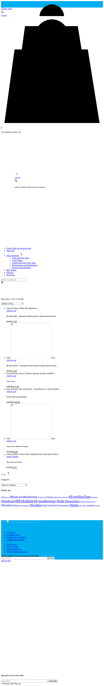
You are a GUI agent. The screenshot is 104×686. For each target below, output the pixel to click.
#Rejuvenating (91, 501)
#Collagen (49, 497)
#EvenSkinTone (80, 496)
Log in (4, 15)
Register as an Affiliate (16, 537)
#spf (45, 505)
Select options (12, 456)
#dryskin (65, 497)
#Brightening (30, 496)
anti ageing (82, 505)
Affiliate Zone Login (15, 540)
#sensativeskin (24, 505)
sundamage (91, 505)
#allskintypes (5, 497)
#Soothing (36, 505)
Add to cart (11, 311)
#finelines (94, 497)
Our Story (10, 532)
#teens (74, 505)
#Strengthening (63, 505)
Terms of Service (13, 549)
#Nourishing (72, 501)
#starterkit (52, 505)
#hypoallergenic (45, 501)
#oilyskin (83, 501)
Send (51, 558)
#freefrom (7, 501)
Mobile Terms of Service (17, 551)
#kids (60, 501)
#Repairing (7, 505)
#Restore (16, 505)
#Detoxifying (58, 497)
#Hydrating (24, 501)
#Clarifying (41, 497)
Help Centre (11, 544)
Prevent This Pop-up (12, 683)
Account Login (13, 535)
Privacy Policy (12, 547)
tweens (98, 505)
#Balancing (16, 496)
